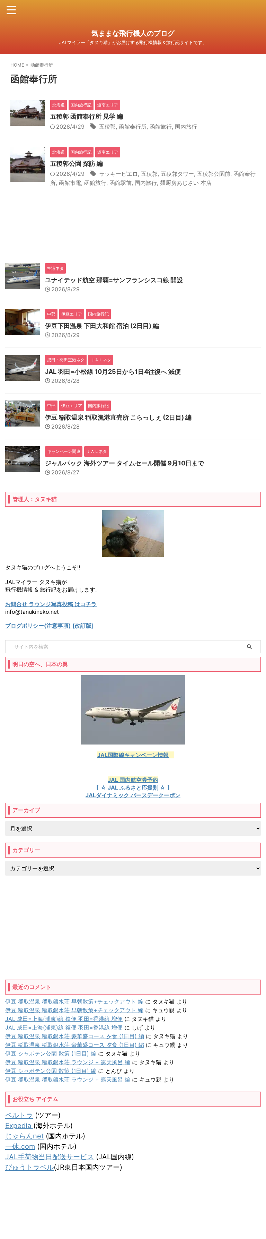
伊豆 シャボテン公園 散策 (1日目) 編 (50, 1053)
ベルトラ (19, 1115)
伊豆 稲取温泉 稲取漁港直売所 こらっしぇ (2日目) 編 (118, 417)
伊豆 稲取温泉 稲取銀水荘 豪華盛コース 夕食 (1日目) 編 (74, 1036)
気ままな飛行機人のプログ (133, 33)
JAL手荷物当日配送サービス (49, 1157)
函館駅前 (120, 182)
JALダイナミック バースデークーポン (133, 795)
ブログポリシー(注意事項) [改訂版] (49, 625)
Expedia (19, 1125)
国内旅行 (186, 126)
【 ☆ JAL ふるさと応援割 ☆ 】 (133, 787)
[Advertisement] (133, 927)
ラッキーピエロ (118, 173)
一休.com (20, 1146)
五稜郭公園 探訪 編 (76, 163)
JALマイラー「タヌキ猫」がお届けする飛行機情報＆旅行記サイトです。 (133, 1218)
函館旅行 (161, 126)
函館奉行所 (133, 126)
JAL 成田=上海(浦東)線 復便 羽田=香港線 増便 (64, 1018)
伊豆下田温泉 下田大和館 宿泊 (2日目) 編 (102, 325)
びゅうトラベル (29, 1167)
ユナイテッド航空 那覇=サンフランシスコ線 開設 (114, 280)
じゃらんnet (24, 1136)
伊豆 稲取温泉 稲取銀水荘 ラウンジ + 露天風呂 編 (67, 1062)
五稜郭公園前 (213, 173)
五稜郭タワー (177, 173)
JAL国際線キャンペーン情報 (133, 754)
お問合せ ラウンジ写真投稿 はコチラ (51, 604)
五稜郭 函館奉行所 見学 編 (86, 116)
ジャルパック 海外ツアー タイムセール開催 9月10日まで (124, 463)
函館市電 (70, 182)
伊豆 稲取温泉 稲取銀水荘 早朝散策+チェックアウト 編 (74, 1001)
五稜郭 (107, 126)
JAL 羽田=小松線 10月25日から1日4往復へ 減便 (113, 371)
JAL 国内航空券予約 (133, 779)
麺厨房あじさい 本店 (186, 182)
